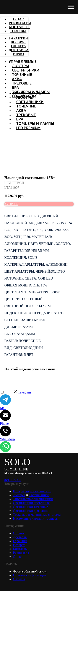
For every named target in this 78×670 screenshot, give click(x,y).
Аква (17, 79)
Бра (15, 87)
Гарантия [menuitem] (18, 38)
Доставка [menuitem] (19, 50)
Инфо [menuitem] (18, 54)
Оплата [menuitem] (18, 46)
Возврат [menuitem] (18, 42)
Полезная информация (29, 575)
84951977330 (12, 480)
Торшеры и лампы (35, 123)
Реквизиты (21, 553)
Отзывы (19, 579)
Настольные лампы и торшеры (35, 518)
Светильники (25, 70)
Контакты (20, 549)
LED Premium (28, 128)
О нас (17, 556)
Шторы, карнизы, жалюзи (32, 491)
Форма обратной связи (30, 571)
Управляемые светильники (33, 499)
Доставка (20, 537)
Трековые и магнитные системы (37, 514)
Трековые (22, 83)
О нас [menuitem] (18, 19)
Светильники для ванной (31, 510)
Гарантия (20, 541)
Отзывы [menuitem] (18, 31)
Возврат (19, 545)
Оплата (18, 533)
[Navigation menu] (71, 7)
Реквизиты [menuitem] (20, 23)
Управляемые (23, 61)
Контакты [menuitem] (19, 27)
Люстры (20, 66)
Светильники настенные (31, 503)
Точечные (22, 74)
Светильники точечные (30, 507)
